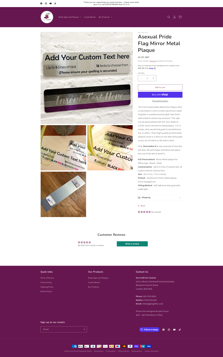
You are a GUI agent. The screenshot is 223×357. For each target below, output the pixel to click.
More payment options (160, 101)
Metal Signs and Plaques (98, 278)
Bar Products (93, 287)
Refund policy (98, 351)
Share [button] (143, 205)
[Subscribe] (84, 329)
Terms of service (123, 351)
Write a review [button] (132, 243)
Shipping (152, 61)
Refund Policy (46, 291)
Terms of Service (47, 278)
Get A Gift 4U (74, 351)
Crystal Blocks (94, 282)
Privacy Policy (46, 282)
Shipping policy (137, 351)
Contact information (152, 351)
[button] (69, 17)
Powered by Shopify (85, 351)
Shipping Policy (47, 287)
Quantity (141, 73)
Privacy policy (111, 351)
